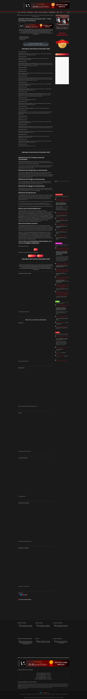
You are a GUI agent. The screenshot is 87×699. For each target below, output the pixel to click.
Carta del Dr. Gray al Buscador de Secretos (24, 451)
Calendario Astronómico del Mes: (24, 273)
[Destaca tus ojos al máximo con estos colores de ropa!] (62, 224)
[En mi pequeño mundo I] (62, 347)
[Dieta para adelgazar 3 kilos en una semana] (62, 269)
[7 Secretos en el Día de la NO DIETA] (62, 291)
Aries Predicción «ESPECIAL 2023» (23, 361)
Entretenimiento (52, 12)
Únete (58, 12)
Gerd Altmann (27, 37)
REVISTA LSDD (45, 694)
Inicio (19, 12)
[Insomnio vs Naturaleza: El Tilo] (60, 322)
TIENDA (68, 1)
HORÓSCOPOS (34, 694)
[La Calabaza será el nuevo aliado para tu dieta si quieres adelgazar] (62, 263)
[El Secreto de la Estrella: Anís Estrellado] (61, 326)
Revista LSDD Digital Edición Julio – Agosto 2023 (43, 673)
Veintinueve (66, 355)
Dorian (21, 36)
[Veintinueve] (59, 355)
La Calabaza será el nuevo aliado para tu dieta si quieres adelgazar (62, 266)
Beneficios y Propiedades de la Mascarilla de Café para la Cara (27, 406)
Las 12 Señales (63, 352)
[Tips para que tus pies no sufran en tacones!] (62, 235)
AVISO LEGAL (57, 694)
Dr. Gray (40, 12)
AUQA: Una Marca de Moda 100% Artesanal (24, 541)
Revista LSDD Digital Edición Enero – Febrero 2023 (43, 677)
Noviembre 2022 (32, 255)
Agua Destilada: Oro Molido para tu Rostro (62, 288)
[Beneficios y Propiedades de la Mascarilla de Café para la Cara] (62, 248)
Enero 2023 (40, 255)
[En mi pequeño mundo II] (62, 336)
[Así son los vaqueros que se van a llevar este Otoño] (62, 218)
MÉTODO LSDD (53, 694)
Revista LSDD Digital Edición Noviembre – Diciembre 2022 (43, 678)
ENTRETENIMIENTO (29, 694)
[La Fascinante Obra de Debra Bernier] (62, 212)
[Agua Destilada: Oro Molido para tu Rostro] (62, 284)
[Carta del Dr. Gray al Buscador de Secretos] (62, 305)
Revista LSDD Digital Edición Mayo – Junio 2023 (44, 674)
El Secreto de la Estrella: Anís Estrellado (62, 327)
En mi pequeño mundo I (59, 349)
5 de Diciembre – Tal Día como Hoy (23, 586)
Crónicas (36, 12)
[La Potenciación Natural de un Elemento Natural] (62, 316)
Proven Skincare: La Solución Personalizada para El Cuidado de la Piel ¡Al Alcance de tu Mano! (62, 281)
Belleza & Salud (30, 12)
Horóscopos (45, 12)
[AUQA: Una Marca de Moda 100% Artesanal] (62, 199)
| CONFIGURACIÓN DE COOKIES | (63, 694)
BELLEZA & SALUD (24, 694)
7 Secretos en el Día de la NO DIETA (61, 296)
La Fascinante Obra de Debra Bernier (61, 215)
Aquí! (36, 249)
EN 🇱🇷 (61, 12)
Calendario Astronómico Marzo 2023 (23, 311)
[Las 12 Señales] (57, 352)
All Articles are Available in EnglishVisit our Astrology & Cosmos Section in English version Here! (36, 44)
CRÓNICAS (38, 694)
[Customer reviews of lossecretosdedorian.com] (61, 360)
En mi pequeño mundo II (22, 496)
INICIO (20, 694)
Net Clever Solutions (50, 697)
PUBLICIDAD (48, 694)
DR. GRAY (41, 694)
